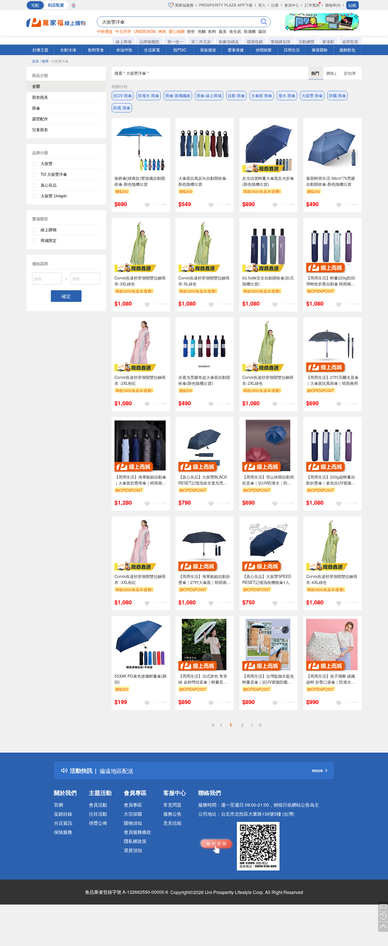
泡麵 (202, 31)
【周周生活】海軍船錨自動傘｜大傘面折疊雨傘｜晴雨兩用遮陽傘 (140, 480)
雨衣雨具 (40, 97)
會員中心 (291, 5)
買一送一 (175, 41)
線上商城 (124, 41)
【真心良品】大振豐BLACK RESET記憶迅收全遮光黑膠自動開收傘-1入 (202, 480)
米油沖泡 (124, 50)
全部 (36, 86)
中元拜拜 (123, 31)
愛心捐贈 (177, 31)
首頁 (35, 61)
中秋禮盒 (105, 31)
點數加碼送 (229, 41)
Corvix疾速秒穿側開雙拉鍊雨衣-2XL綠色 (267, 380)
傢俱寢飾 (319, 50)
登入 (262, 5)
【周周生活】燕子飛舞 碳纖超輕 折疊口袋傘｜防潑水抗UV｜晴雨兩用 (330, 679)
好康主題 (40, 50)
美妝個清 (208, 50)
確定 (66, 296)
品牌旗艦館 (149, 41)
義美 (223, 31)
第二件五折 (201, 41)
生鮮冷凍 (68, 50)
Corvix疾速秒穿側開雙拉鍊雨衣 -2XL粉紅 (140, 380)
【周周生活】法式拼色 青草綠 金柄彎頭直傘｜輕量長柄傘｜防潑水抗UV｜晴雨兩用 (203, 679)
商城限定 (49, 240)
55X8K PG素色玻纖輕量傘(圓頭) (140, 679)
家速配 (328, 41)
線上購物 (49, 229)
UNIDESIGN (145, 31)
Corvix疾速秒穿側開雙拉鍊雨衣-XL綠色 (204, 281)
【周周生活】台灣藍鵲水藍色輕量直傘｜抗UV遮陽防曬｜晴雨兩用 (268, 679)
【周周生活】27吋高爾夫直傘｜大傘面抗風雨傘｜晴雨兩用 (332, 380)
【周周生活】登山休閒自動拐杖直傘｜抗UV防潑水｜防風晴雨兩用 (268, 480)
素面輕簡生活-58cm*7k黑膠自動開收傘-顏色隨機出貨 (330, 181)
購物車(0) (333, 5)
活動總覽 (306, 41)
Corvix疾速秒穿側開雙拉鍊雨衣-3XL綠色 (140, 281)
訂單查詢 (312, 5)
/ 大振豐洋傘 (59, 61)
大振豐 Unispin (54, 196)
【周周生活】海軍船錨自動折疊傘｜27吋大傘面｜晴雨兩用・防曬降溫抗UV (204, 579)
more (317, 770)
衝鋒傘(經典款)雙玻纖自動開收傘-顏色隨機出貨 (139, 181)
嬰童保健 (236, 50)
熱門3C (179, 50)
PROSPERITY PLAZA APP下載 (226, 5)
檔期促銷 (255, 41)
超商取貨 (350, 41)
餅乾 (191, 31)
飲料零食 (96, 50)
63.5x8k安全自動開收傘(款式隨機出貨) (268, 281)
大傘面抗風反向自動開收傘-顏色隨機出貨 (203, 181)
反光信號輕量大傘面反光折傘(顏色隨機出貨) (268, 181)
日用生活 (292, 50)
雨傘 (36, 108)
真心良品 (49, 185)
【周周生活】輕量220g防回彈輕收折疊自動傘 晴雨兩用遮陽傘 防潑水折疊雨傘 (330, 281)
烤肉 (162, 31)
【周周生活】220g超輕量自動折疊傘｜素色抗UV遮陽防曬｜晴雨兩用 (330, 480)
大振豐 (47, 163)
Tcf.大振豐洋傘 (54, 174)
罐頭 (262, 31)
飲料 (212, 31)
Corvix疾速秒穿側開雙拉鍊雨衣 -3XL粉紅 (140, 579)
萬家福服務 (183, 5)
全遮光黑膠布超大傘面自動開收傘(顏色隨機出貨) (204, 380)
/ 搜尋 (44, 61)
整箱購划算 (281, 41)
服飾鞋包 (347, 50)
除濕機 (250, 31)
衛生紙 (235, 31)
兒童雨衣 (40, 129)
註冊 (275, 5)
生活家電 (152, 50)
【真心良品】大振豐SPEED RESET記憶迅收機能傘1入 (266, 579)
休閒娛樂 (264, 50)
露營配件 (40, 119)
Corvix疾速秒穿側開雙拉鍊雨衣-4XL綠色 (331, 579)
